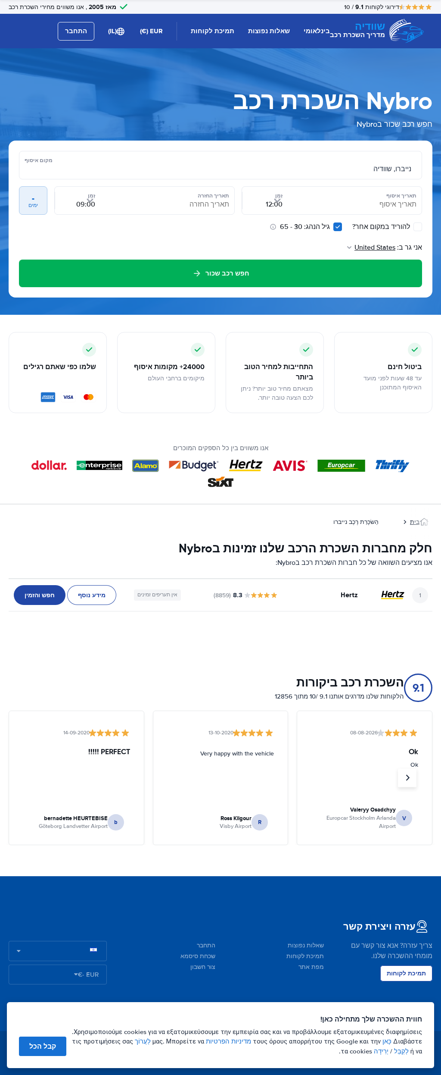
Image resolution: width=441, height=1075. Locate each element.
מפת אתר (311, 967)
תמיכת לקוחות (212, 31)
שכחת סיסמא (197, 956)
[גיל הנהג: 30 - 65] (337, 227)
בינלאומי (317, 31)
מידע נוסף (92, 595)
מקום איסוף (39, 160)
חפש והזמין (40, 595)
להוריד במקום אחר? (382, 227)
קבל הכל (42, 1046)
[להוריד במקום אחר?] (417, 227)
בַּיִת (414, 522)
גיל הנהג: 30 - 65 (305, 227)
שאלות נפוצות (269, 31)
